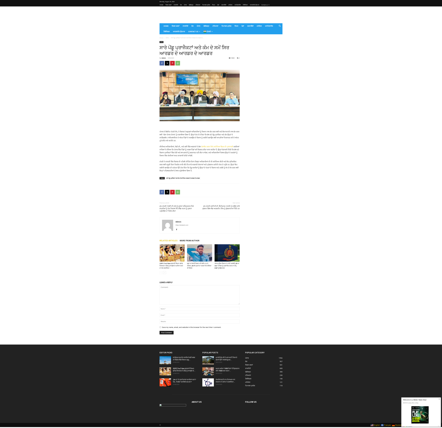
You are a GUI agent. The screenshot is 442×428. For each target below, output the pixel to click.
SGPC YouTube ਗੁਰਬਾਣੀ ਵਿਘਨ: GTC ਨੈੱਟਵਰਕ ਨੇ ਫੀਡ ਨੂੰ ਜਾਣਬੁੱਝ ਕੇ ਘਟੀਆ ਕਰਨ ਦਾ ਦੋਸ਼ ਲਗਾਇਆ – (171, 266)
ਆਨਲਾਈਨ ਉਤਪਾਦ (254, 5)
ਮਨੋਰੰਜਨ (230, 5)
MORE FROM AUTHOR (189, 240)
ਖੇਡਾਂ (218, 5)
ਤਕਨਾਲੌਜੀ (223, 5)
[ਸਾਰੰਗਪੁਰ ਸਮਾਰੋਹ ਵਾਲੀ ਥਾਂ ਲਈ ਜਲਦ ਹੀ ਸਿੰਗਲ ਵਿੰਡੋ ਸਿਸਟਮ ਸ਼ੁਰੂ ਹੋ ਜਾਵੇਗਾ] (165, 360)
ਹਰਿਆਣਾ (198, 5)
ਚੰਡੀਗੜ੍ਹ (191, 5)
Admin (164, 58)
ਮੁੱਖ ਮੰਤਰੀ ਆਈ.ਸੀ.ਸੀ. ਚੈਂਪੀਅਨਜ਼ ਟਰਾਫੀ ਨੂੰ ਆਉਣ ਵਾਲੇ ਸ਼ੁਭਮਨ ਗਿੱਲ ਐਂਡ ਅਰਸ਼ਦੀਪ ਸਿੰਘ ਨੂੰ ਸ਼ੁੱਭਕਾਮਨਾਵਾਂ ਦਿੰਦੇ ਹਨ (221, 207)
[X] (167, 63)
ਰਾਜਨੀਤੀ (176, 5)
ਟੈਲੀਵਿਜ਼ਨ (245, 5)
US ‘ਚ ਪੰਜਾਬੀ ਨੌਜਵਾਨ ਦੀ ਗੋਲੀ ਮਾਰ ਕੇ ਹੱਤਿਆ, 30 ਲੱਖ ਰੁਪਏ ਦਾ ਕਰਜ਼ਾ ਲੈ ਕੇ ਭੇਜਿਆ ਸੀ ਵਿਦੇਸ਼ (199, 266)
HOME (161, 5)
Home (161, 38)
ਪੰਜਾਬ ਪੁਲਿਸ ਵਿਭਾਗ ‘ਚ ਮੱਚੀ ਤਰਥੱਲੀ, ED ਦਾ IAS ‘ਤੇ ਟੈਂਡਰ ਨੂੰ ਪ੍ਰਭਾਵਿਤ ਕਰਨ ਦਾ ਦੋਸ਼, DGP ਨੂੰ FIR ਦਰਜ (227, 266)
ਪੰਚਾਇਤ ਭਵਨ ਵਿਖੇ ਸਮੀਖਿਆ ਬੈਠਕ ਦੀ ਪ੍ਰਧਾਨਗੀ (217, 147)
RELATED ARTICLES (168, 240)
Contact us (264, 5)
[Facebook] (162, 63)
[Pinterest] (172, 63)
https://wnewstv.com (182, 225)
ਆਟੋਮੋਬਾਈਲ (238, 5)
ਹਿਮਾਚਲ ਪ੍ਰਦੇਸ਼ (206, 5)
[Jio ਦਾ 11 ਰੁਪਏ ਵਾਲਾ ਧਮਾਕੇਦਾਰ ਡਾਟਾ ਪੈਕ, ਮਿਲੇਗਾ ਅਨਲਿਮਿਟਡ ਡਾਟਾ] (165, 382)
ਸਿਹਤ (213, 5)
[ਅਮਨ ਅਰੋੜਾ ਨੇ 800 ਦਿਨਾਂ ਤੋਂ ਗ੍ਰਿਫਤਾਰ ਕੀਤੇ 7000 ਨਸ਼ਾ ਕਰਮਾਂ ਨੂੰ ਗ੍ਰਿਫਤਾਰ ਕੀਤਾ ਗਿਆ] (208, 371)
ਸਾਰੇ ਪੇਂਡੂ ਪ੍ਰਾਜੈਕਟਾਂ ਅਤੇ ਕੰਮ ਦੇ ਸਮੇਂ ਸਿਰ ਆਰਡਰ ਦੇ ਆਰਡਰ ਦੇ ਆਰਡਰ (183, 178)
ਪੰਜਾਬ (185, 5)
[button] (279, 26)
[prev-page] (161, 272)
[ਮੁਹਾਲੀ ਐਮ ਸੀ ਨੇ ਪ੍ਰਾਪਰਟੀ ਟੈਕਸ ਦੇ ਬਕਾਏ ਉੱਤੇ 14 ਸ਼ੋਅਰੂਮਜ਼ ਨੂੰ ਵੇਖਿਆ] (208, 360)
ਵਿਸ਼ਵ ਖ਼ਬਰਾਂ (169, 5)
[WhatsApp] (177, 63)
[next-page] (164, 272)
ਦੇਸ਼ (181, 5)
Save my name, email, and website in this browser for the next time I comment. (191, 327)
